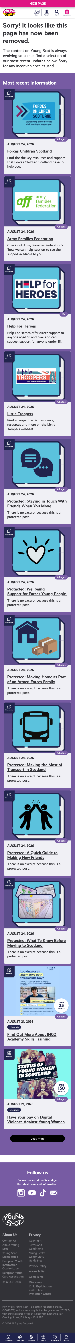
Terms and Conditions (36, 1246)
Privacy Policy (37, 1266)
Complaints (36, 1276)
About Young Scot (10, 1246)
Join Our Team (11, 1282)
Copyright (35, 1240)
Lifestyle (14, 1027)
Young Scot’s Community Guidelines (37, 1256)
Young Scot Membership (10, 1254)
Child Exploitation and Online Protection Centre (40, 1290)
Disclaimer (35, 1282)
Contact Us (9, 1240)
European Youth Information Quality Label (12, 1264)
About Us (9, 1235)
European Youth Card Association (13, 1274)
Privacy (35, 1235)
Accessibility (37, 1271)
